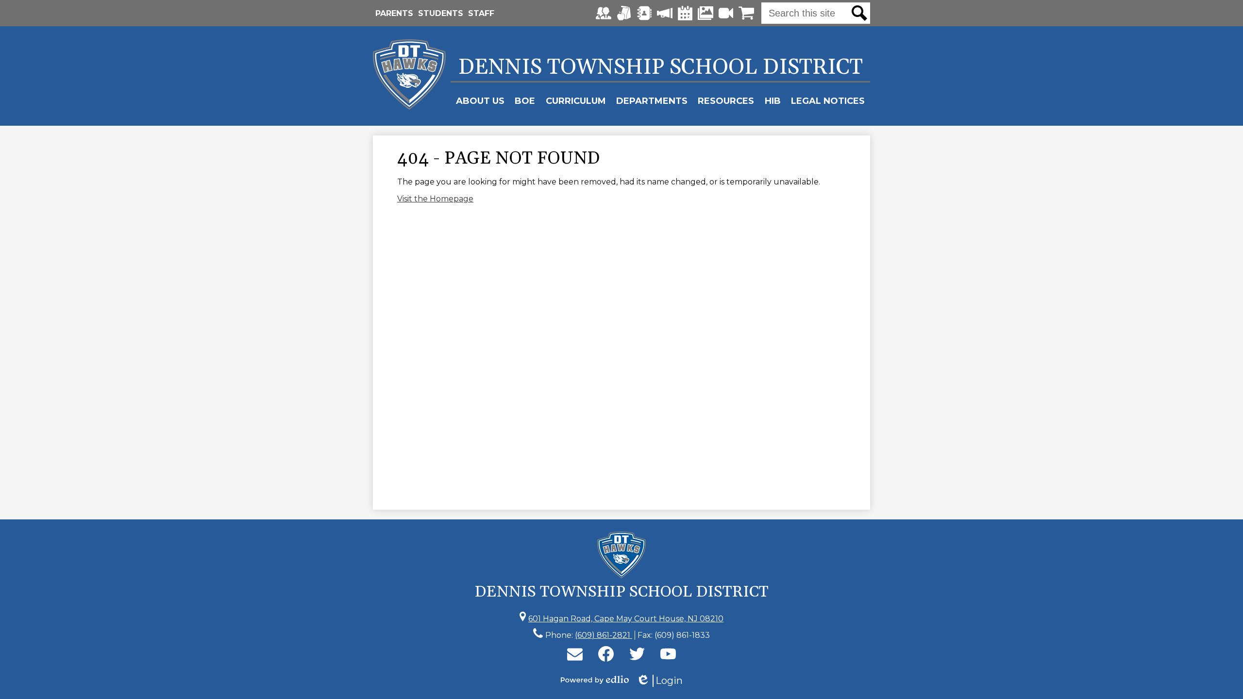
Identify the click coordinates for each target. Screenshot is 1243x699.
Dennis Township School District (660, 67)
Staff (481, 13)
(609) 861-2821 (603, 635)
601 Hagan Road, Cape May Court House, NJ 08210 (625, 618)
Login (659, 681)
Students (440, 13)
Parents (394, 13)
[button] (480, 101)
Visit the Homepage (435, 198)
